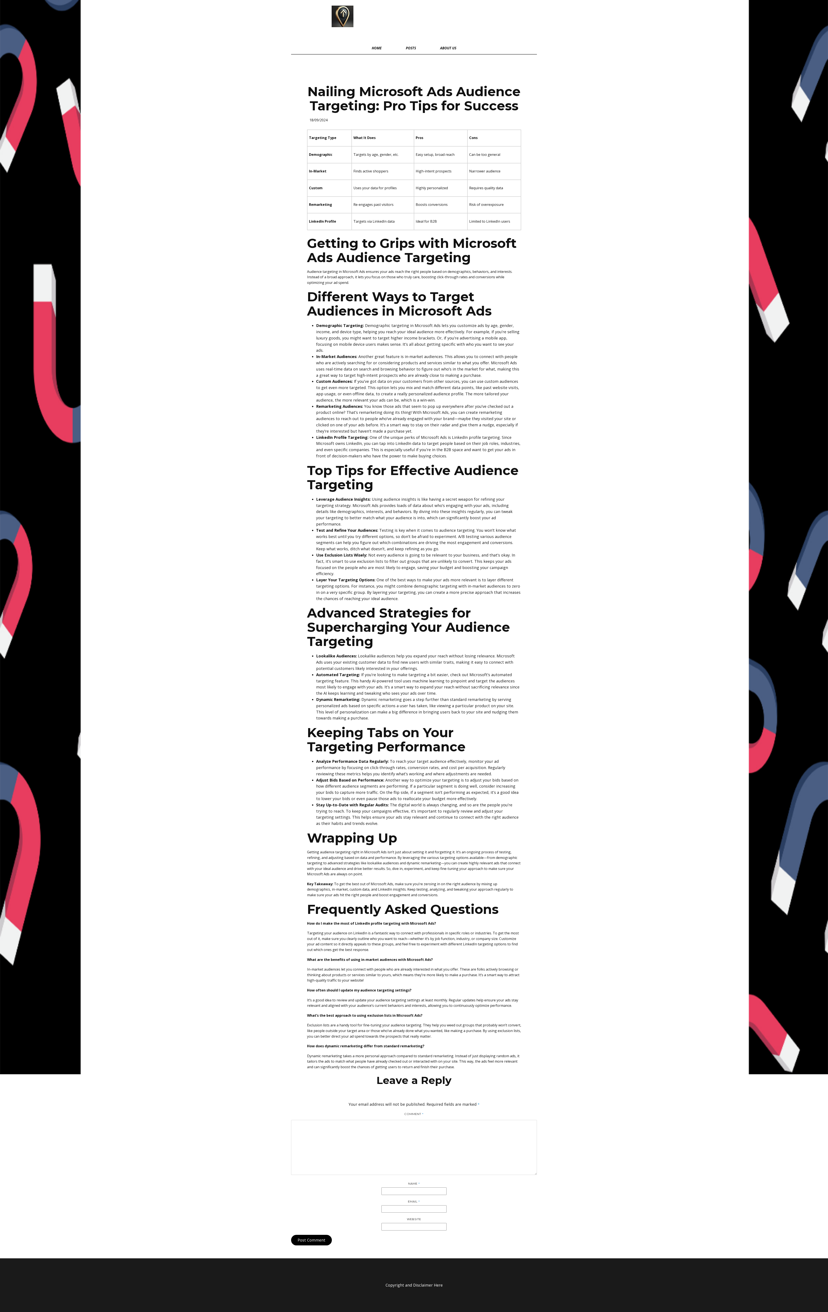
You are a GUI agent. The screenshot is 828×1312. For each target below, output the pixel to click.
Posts (411, 48)
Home (377, 48)
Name (414, 1183)
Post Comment (311, 1240)
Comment (414, 1114)
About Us (448, 48)
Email (414, 1201)
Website (414, 1219)
